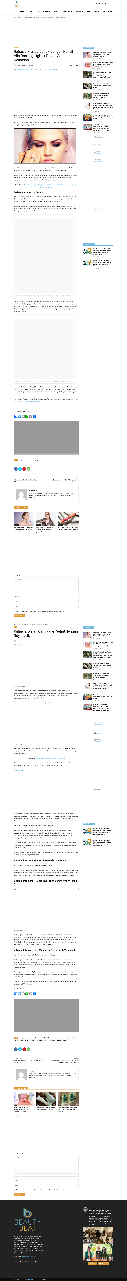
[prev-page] (15, 537)
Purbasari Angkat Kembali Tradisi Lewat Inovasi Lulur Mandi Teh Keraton (101, 95)
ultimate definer (46, 460)
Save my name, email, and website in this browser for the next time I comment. (40, 611)
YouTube (17, 394)
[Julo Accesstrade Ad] (46, 438)
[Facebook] (93, 3)
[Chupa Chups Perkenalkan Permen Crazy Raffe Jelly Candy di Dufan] (87, 117)
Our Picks (79, 11)
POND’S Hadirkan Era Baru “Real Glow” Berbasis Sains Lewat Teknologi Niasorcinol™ (103, 64)
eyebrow (30, 460)
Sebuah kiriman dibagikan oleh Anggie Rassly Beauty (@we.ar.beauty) (40, 295)
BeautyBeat (21, 65)
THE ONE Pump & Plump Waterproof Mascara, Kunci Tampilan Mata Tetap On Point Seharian (68, 529)
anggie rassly (22, 460)
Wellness (46, 11)
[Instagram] (96, 3)
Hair (37, 11)
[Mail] (99, 3)
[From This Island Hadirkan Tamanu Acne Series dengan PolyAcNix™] (87, 86)
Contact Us (107, 11)
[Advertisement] (63, 33)
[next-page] (18, 537)
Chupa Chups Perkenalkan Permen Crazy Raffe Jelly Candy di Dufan (103, 116)
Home (15, 17)
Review (55, 11)
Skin (30, 11)
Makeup (22, 11)
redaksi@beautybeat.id (28, 1256)
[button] (111, 4)
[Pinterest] (102, 3)
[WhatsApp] (28, 469)
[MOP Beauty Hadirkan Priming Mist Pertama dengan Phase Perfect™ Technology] (24, 519)
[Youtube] (106, 3)
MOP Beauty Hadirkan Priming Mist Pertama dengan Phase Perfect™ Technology (23, 529)
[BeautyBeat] (15, 65)
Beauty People (67, 11)
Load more (97, 136)
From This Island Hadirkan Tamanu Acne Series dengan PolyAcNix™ (102, 85)
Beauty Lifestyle (93, 11)
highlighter (37, 460)
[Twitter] (20, 469)
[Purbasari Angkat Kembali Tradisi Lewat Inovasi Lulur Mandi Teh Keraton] (87, 96)
